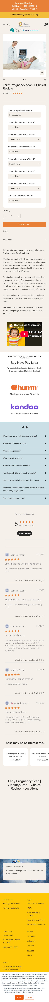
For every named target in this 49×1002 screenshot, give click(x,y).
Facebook (31, 936)
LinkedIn (30, 946)
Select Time (14, 139)
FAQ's (29, 908)
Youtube (30, 950)
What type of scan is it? (13, 458)
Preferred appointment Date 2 (21, 147)
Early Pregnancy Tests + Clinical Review (16, 755)
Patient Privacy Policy (35, 920)
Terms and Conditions (36, 924)
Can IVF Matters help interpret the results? (21, 480)
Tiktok (29, 955)
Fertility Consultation (11, 903)
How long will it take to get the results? (19, 473)
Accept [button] (19, 997)
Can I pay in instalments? (14, 498)
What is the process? (11, 451)
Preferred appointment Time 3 (21, 183)
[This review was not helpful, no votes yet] (41, 580)
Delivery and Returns (35, 903)
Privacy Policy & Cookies (33, 914)
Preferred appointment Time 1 (21, 134)
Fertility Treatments (11, 908)
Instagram (31, 941)
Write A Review (25, 533)
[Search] (8, 25)
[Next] (45, 79)
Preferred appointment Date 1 (21, 122)
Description (8, 240)
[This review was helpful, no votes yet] (37, 580)
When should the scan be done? (16, 465)
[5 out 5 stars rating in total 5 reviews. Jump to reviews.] (17, 93)
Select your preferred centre (20, 111)
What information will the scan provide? (20, 436)
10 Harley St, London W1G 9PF (11, 941)
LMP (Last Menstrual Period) (20, 196)
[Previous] (4, 79)
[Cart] (45, 25)
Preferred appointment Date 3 (21, 171)
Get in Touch (8, 935)
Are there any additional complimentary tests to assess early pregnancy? (23, 489)
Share (5, 231)
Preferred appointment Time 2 (21, 159)
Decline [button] (29, 997)
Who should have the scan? (15, 443)
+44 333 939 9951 (10, 947)
